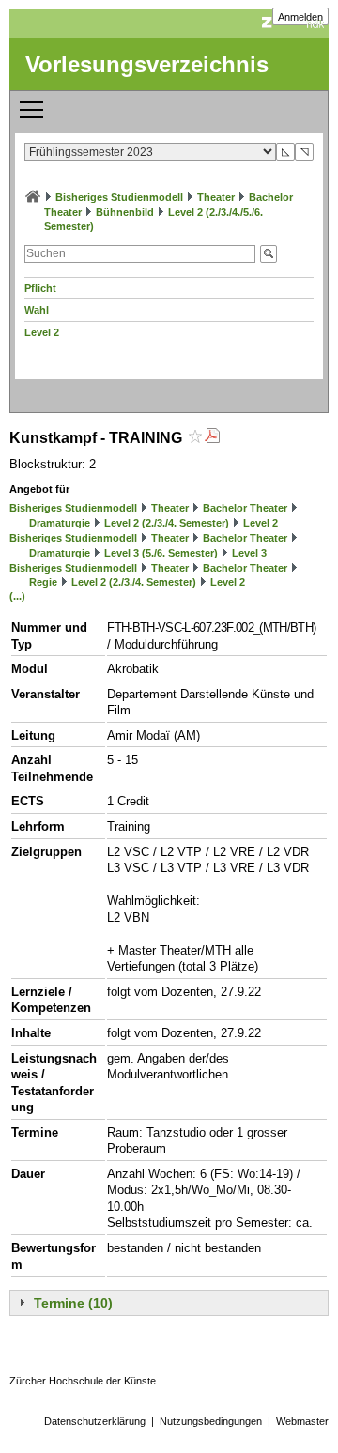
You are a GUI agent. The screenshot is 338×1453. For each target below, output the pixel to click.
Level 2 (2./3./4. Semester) (166, 522)
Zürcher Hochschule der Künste (82, 1380)
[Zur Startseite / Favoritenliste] (32, 197)
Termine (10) (73, 1302)
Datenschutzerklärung (95, 1421)
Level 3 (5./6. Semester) (161, 552)
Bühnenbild (125, 212)
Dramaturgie (59, 522)
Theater (216, 197)
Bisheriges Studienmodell (119, 197)
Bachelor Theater (245, 507)
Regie (43, 582)
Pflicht (40, 288)
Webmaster (302, 1421)
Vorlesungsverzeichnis (147, 64)
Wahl (36, 309)
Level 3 (249, 552)
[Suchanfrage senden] (268, 254)
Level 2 (41, 332)
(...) (17, 596)
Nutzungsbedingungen (211, 1421)
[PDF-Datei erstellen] (212, 438)
